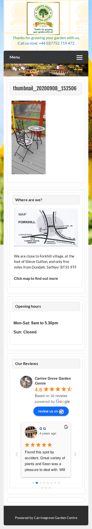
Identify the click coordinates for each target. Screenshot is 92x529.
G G (42, 428)
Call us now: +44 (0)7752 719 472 (46, 43)
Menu (15, 57)
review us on (48, 411)
